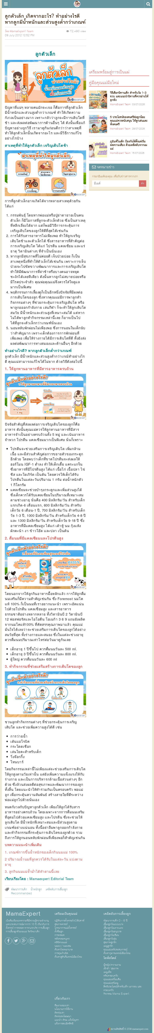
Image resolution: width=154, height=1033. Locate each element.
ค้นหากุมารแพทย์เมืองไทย (116, 953)
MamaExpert (77, 4)
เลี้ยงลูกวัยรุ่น (110, 939)
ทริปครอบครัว (110, 976)
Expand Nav (6, 4)
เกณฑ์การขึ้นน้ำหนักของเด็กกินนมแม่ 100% (43, 852)
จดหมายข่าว (105, 167)
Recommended (21, 893)
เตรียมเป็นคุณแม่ (66, 913)
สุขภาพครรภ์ (61, 924)
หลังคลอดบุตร (62, 939)
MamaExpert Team (21, 31)
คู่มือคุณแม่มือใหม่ (104, 82)
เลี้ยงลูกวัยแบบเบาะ (113, 924)
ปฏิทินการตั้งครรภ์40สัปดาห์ (69, 920)
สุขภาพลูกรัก (109, 942)
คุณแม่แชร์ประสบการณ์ (115, 949)
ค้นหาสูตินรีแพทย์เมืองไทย (68, 957)
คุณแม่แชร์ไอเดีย (112, 979)
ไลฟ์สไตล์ (109, 958)
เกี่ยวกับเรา (62, 998)
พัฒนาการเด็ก (19, 889)
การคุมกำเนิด (61, 953)
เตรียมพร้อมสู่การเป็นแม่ (109, 72)
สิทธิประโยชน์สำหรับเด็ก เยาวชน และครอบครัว (122, 988)
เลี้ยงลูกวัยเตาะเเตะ (113, 928)
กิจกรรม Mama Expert (116, 994)
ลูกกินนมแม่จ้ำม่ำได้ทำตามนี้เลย (34, 871)
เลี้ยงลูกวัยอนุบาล (112, 931)
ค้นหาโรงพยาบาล (64, 949)
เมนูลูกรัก (108, 946)
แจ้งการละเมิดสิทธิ (64, 1023)
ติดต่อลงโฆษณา (63, 1016)
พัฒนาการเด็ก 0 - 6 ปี (115, 920)
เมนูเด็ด (107, 972)
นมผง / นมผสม (63, 946)
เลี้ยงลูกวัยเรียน (111, 935)
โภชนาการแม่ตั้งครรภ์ (66, 928)
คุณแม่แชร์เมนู (110, 983)
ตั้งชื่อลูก (59, 931)
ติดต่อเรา (59, 1013)
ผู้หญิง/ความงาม (112, 965)
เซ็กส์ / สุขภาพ (111, 968)
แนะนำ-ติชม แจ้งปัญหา (67, 1020)
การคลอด (60, 935)
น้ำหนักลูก (36, 889)
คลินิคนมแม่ (61, 942)
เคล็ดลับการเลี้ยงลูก (57, 889)
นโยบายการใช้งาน (64, 1009)
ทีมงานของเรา (62, 1005)
